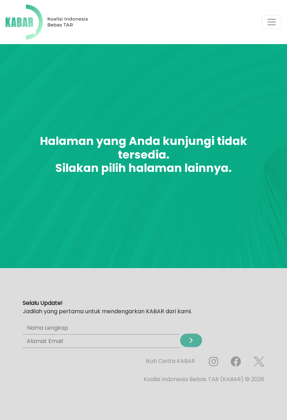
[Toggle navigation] (271, 22)
